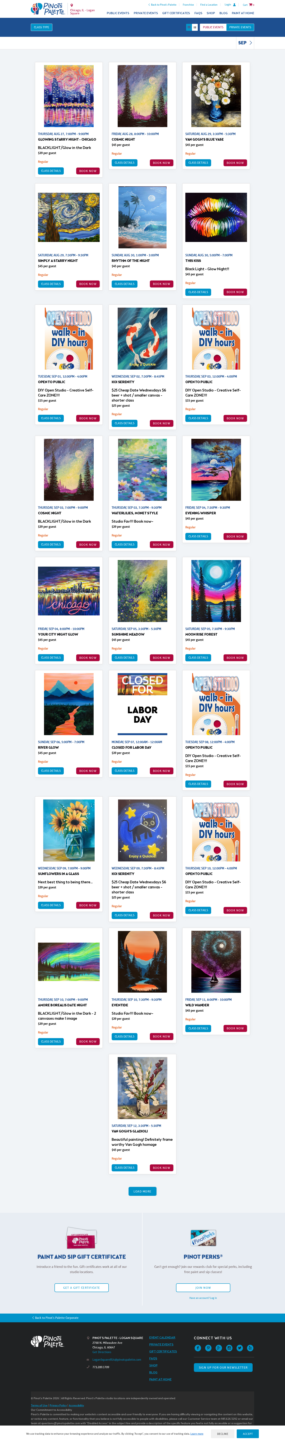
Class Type (41, 27)
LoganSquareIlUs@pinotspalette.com (116, 1359)
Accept (248, 1433)
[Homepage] (59, 1341)
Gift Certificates (176, 13)
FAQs (198, 13)
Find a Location (209, 4)
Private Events (146, 13)
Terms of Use (39, 1406)
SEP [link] (242, 43)
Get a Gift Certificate (81, 1288)
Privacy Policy (58, 1406)
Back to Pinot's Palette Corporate (57, 1318)
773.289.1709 (100, 1367)
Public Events (118, 13)
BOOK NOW (88, 171)
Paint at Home (243, 13)
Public (213, 27)
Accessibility (76, 1406)
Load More (143, 1191)
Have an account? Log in (203, 1297)
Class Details (51, 171)
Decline (222, 1433)
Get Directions (101, 1352)
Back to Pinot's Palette (163, 4)
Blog (223, 13)
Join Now (203, 1288)
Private (240, 27)
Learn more (196, 1433)
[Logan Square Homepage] (48, 9)
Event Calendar (162, 1338)
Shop (211, 13)
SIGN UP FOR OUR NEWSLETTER (223, 1367)
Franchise (188, 4)
